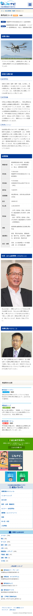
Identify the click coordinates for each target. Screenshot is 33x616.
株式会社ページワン (7, 390)
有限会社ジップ (6, 405)
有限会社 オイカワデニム (11, 576)
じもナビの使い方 (16, 447)
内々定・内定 (5, 521)
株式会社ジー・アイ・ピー (11, 570)
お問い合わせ (13, 609)
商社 (2, 538)
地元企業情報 (8, 10)
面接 (2, 517)
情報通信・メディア (6, 551)
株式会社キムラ (8, 583)
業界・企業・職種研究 (7, 504)
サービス (3, 542)
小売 (2, 548)
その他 (3, 561)
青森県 (13, 10)
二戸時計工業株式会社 (10, 596)
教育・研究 (4, 545)
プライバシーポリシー (7, 607)
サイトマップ (5, 609)
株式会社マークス (9, 590)
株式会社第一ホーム (7, 421)
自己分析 (4, 500)
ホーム (2, 10)
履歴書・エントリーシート (9, 513)
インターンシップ (6, 495)
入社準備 (4, 525)
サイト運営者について (19, 607)
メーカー (3, 535)
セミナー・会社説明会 (7, 508)
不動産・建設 (5, 554)
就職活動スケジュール (7, 491)
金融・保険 (4, 557)
